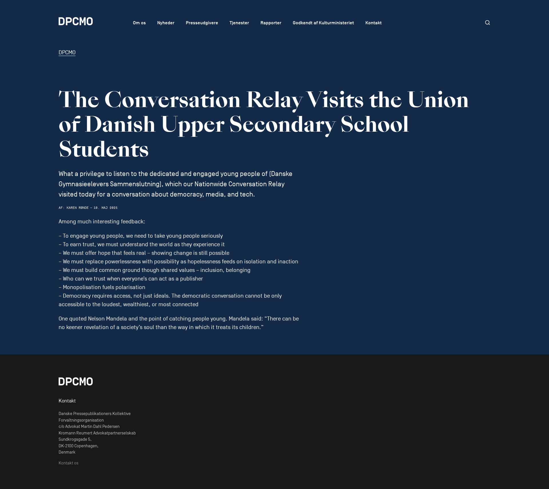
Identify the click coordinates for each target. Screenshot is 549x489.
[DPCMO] (89, 21)
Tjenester (239, 23)
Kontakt (373, 23)
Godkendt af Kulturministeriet (323, 23)
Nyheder (165, 23)
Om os (139, 23)
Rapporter (270, 23)
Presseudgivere (202, 23)
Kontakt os (68, 462)
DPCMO (67, 52)
